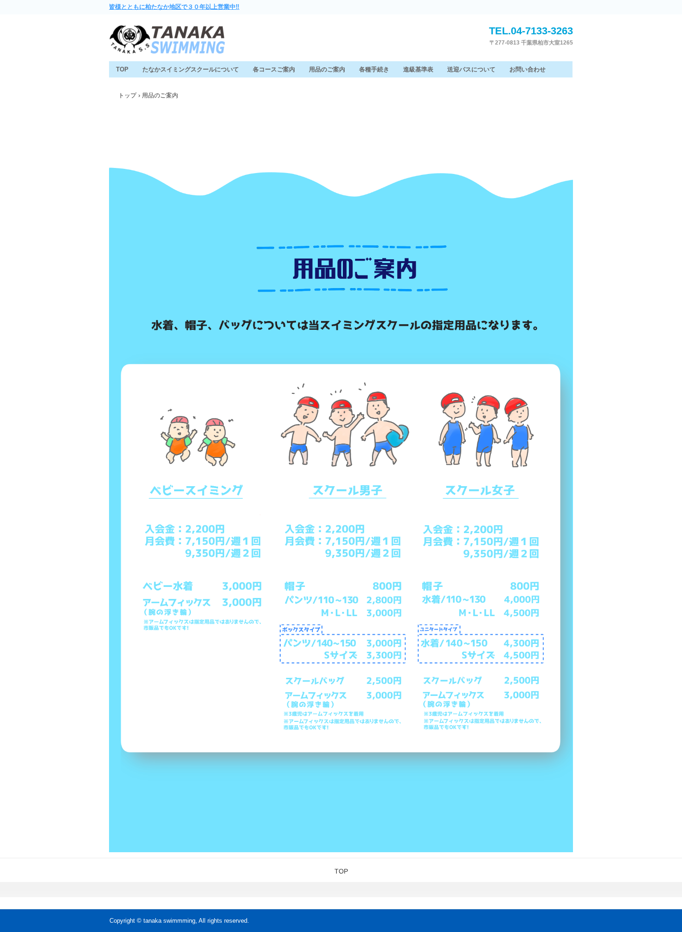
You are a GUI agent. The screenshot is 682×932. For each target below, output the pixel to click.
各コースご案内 (274, 69)
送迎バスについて (471, 69)
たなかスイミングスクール (192, 40)
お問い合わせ (527, 69)
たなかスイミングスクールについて (190, 69)
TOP (122, 69)
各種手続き (374, 69)
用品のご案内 (327, 69)
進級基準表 (418, 69)
